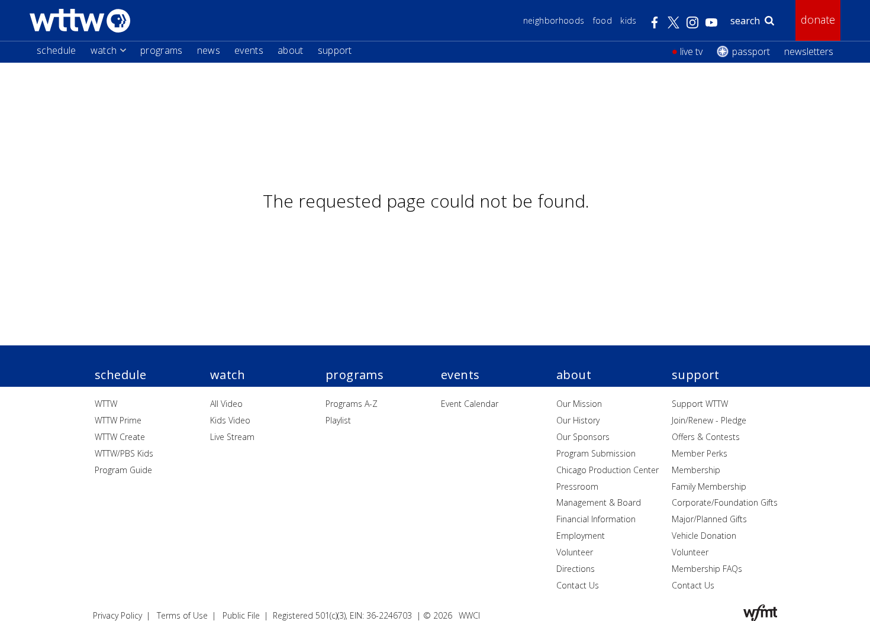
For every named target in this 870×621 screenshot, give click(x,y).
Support (335, 50)
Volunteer (574, 552)
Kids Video (230, 420)
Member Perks (699, 453)
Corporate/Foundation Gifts (725, 502)
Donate (818, 19)
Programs (161, 50)
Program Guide (123, 470)
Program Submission (596, 453)
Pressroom (577, 486)
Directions (575, 568)
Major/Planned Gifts (709, 519)
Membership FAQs (707, 568)
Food (602, 20)
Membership (696, 470)
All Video (226, 403)
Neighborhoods (554, 20)
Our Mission (579, 403)
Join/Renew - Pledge (709, 420)
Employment (580, 535)
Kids (628, 20)
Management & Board (598, 502)
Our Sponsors (583, 436)
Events (248, 50)
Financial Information (596, 519)
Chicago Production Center (607, 470)
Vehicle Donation (704, 535)
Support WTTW (700, 403)
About (291, 50)
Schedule (56, 50)
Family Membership (709, 486)
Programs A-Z (352, 403)
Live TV (691, 51)
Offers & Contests (706, 436)
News (208, 50)
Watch (104, 50)
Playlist (338, 420)
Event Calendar (469, 403)
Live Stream (232, 436)
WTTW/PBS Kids (124, 453)
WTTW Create (120, 436)
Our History (578, 420)
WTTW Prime (118, 420)
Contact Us (577, 585)
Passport (751, 51)
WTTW (106, 403)
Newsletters (808, 51)
